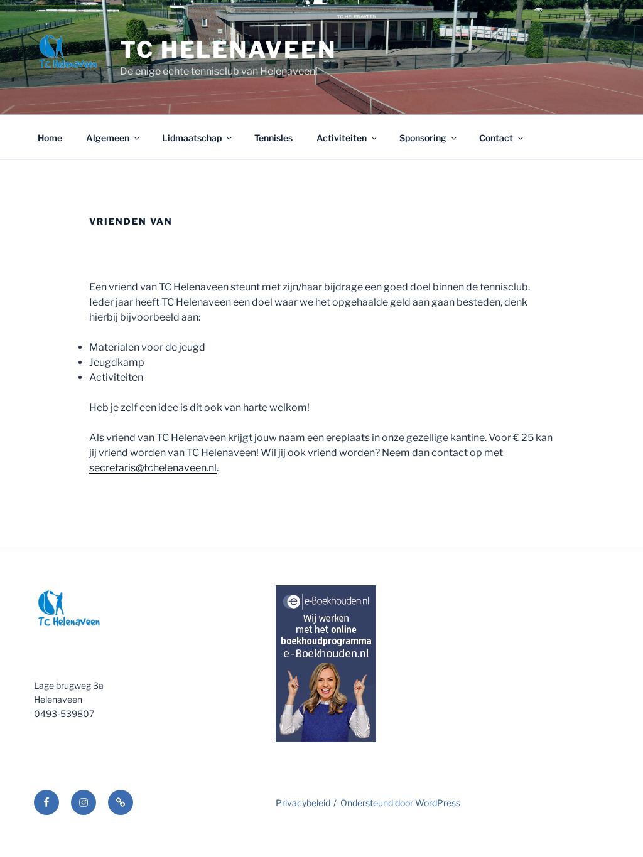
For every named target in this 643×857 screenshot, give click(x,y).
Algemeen (107, 137)
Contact (496, 137)
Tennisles (273, 137)
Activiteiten (341, 137)
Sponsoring (422, 137)
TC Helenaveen (228, 49)
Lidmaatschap (192, 137)
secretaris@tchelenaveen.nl (153, 468)
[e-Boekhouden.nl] (326, 738)
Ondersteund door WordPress (400, 802)
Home (50, 137)
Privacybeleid (303, 802)
